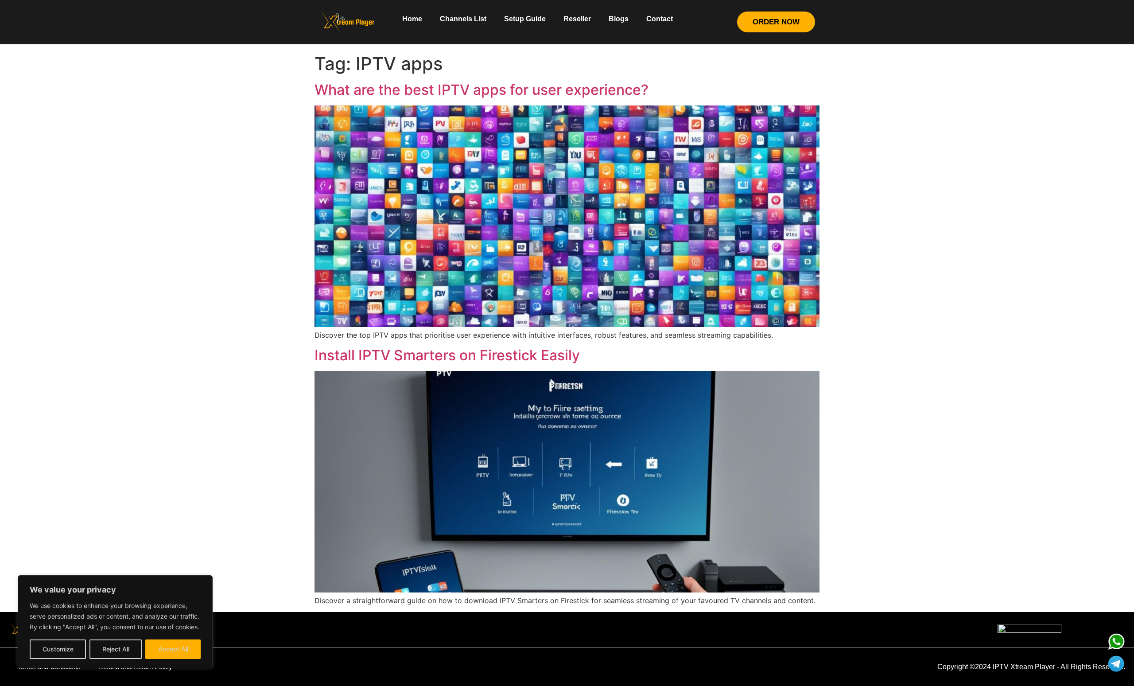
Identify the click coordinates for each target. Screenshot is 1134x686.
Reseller (577, 19)
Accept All (173, 649)
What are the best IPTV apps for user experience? (482, 89)
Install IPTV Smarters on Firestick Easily (447, 355)
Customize (58, 649)
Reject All (115, 649)
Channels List (463, 19)
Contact (659, 19)
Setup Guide (525, 19)
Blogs (619, 19)
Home (412, 19)
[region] (115, 621)
